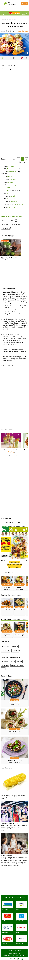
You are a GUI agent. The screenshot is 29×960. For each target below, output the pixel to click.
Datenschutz (18, 950)
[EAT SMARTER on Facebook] (7, 959)
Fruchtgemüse (6, 646)
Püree (3, 669)
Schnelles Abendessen (14, 703)
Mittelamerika (5, 654)
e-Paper (26, 560)
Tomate (4, 220)
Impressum (10, 950)
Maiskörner (10, 169)
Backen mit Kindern (6, 855)
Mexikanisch (15, 654)
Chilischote (13, 202)
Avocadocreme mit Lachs (11, 450)
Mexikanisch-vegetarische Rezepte (11, 657)
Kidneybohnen (11, 172)
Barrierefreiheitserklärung (10, 955)
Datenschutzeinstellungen (14, 952)
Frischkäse (10, 166)
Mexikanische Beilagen (17, 665)
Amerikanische (6, 650)
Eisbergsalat (11, 176)
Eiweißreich (7, 610)
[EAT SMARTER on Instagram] (14, 959)
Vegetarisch (15, 646)
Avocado (13, 196)
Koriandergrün (18, 204)
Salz (8, 188)
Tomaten (10, 182)
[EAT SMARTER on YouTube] (22, 959)
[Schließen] (1, 3)
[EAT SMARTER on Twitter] (18, 959)
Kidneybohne (6, 228)
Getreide (19, 661)
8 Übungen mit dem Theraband (9, 823)
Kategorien (23, 955)
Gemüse (13, 661)
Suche (23, 14)
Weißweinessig (11, 185)
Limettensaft (11, 199)
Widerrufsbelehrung (14, 953)
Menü (2, 14)
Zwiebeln (13, 179)
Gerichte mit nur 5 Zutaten (14, 760)
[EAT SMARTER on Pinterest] (10, 959)
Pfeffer (9, 190)
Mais (2, 793)
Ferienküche (5, 661)
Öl (8, 193)
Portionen (22, 162)
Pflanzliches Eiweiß (19, 610)
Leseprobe (3, 560)
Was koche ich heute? (14, 731)
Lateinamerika (16, 650)
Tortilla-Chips (11, 207)
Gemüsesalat (5, 665)
